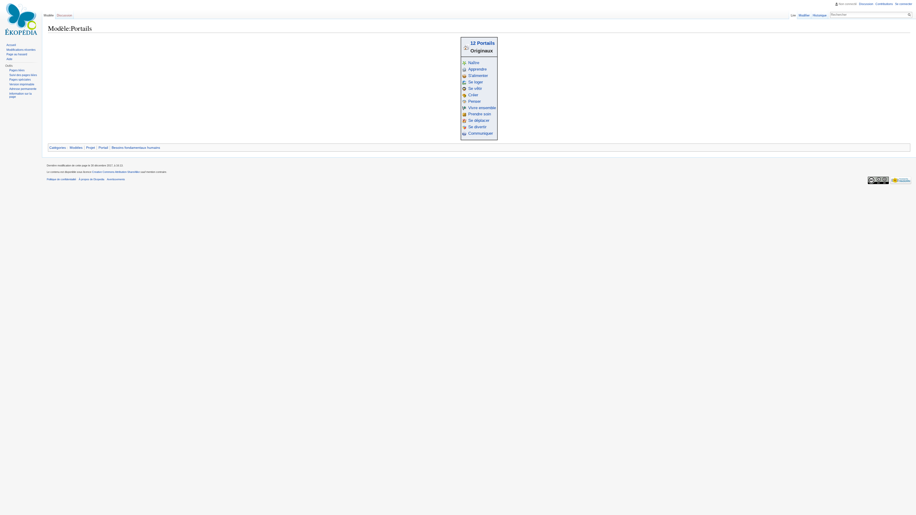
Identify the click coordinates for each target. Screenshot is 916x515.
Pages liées (17, 70)
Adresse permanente (22, 89)
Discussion (866, 4)
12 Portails (482, 43)
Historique (820, 15)
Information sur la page (20, 95)
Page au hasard (16, 54)
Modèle (49, 15)
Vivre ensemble (482, 108)
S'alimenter (478, 75)
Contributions (884, 4)
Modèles (76, 147)
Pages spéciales (20, 79)
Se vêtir (475, 88)
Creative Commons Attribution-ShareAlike (116, 171)
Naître (473, 63)
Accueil (11, 45)
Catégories (57, 147)
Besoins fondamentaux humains (136, 147)
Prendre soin (479, 114)
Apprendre (477, 69)
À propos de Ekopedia (91, 179)
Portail (103, 147)
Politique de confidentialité (61, 179)
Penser (474, 101)
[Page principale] (21, 19)
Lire (793, 15)
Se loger (475, 82)
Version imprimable (21, 84)
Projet (90, 147)
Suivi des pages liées (23, 75)
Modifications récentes (21, 50)
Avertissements (116, 179)
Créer (473, 95)
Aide (9, 59)
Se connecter (903, 4)
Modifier (804, 15)
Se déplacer (478, 120)
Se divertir (477, 127)
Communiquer (480, 133)
